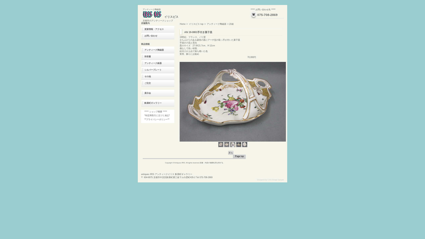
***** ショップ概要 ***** (155, 111)
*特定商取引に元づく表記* (157, 115)
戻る (231, 153)
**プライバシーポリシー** (156, 119)
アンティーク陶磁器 (216, 24)
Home (182, 24)
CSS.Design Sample (276, 180)
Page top (239, 156)
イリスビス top (196, 24)
